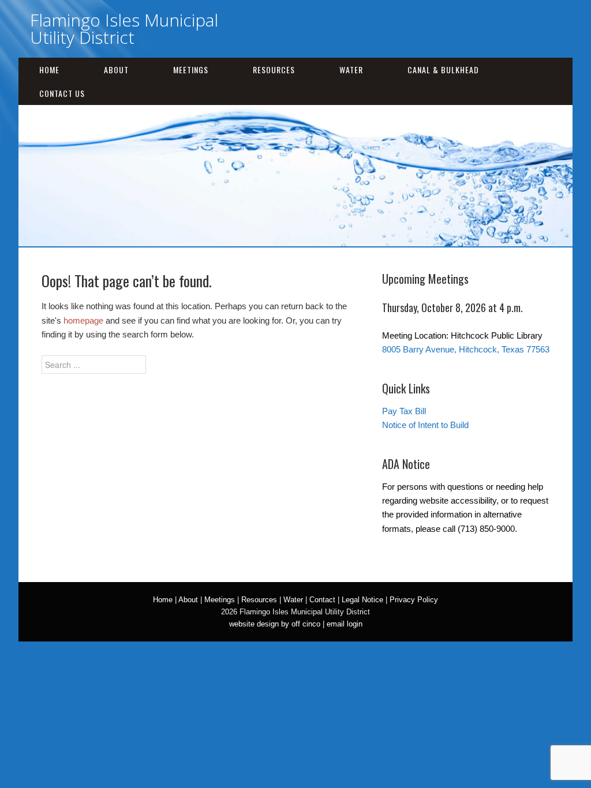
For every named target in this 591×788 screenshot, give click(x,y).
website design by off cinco (274, 624)
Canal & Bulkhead (443, 69)
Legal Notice (362, 599)
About (116, 69)
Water (351, 69)
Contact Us (62, 93)
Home (49, 69)
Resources (274, 69)
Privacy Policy (414, 599)
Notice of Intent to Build (425, 425)
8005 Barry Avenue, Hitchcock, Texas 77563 (465, 349)
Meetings (190, 69)
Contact (322, 599)
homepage (83, 320)
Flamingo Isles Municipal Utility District (124, 28)
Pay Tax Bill (404, 411)
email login (344, 624)
